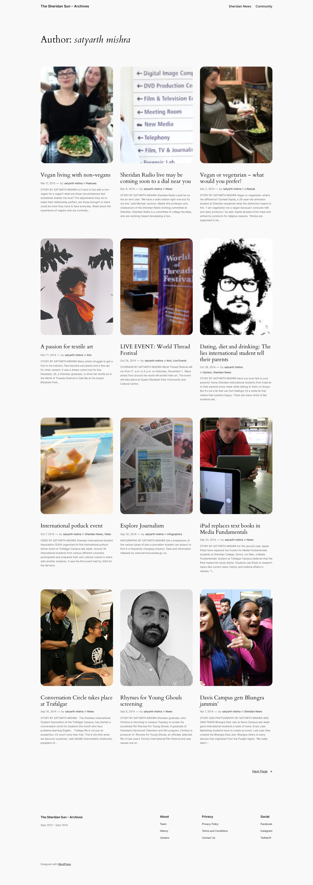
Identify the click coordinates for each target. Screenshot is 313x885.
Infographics (174, 534)
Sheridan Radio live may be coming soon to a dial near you (155, 178)
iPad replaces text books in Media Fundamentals (230, 529)
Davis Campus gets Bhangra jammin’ (232, 701)
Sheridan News (222, 372)
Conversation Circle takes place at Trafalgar (77, 701)
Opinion (207, 372)
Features (91, 183)
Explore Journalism (142, 526)
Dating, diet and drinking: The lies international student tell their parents (235, 353)
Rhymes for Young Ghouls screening (151, 701)
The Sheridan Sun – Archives (65, 6)
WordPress (64, 864)
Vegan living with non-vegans (75, 175)
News (169, 188)
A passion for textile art (67, 347)
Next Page (262, 771)
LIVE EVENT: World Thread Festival (155, 350)
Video (107, 534)
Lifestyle (250, 188)
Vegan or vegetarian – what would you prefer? (232, 178)
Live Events (179, 360)
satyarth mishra (73, 183)
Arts (89, 354)
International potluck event (72, 526)
